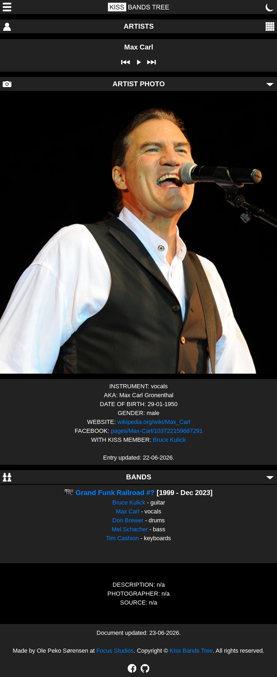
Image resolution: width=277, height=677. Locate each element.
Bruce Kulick (169, 439)
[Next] (151, 62)
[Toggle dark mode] (270, 7)
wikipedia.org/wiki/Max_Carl (153, 422)
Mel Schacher (130, 529)
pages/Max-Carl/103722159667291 (157, 430)
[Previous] (125, 62)
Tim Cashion (122, 538)
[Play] (138, 62)
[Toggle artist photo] (270, 84)
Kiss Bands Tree (191, 650)
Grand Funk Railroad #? (114, 493)
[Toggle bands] (270, 477)
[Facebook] (132, 668)
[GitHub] (145, 668)
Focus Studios (115, 650)
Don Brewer (127, 520)
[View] (270, 26)
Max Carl (127, 511)
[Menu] (7, 7)
